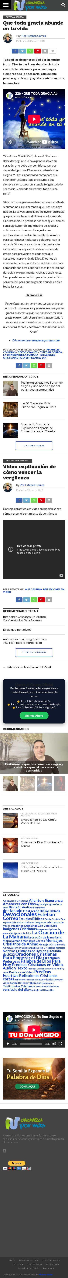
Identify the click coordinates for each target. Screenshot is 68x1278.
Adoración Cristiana (15, 900)
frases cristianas (24, 922)
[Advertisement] (34, 1212)
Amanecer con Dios (19, 904)
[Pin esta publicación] (37, 50)
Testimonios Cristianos (19, 986)
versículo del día (16, 989)
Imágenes (48, 1268)
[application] (34, 1030)
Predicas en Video (21, 972)
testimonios (48, 983)
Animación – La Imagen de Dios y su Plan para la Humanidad (24, 640)
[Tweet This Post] (26, 499)
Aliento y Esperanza (46, 900)
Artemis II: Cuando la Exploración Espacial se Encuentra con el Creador (38, 428)
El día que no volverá (17, 629)
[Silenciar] (54, 1044)
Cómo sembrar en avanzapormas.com (36, 340)
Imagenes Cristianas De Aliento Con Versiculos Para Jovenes (24, 618)
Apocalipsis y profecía (49, 904)
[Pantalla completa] (60, 1044)
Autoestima (33, 589)
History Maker (46, 1274)
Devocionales (27, 352)
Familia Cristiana (52, 919)
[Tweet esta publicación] (22, 50)
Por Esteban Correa (34, 35)
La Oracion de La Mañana (20, 355)
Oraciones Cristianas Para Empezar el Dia (29, 356)
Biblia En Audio (20, 907)
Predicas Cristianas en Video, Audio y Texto (33, 966)
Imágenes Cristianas (20, 929)
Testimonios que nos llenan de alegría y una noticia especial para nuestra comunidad (42, 386)
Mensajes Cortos (34, 940)
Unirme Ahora (34, 715)
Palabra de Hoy (28, 1260)
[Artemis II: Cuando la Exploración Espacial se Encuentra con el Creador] (10, 430)
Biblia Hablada (38, 907)
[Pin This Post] (41, 499)
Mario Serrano (12, 940)
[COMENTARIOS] (52, 50)
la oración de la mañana (44, 937)
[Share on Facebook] (19, 499)
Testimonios (34, 1264)
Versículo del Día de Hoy (41, 990)
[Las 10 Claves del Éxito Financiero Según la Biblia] (10, 409)
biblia (5, 907)
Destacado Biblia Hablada (41, 911)
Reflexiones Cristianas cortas (30, 977)
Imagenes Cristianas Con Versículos (34, 925)
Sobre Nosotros (28, 1268)
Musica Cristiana (44, 947)
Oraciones (52, 1264)
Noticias (60, 947)
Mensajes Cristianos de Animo (33, 942)
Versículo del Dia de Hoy (47, 986)
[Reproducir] (8, 1044)
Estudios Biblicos (31, 919)
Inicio (11, 1260)
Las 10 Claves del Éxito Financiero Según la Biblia (38, 405)
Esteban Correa (50, 352)
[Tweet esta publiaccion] (26, 364)
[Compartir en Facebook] (15, 50)
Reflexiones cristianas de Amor (30, 979)
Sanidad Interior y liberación (25, 983)
